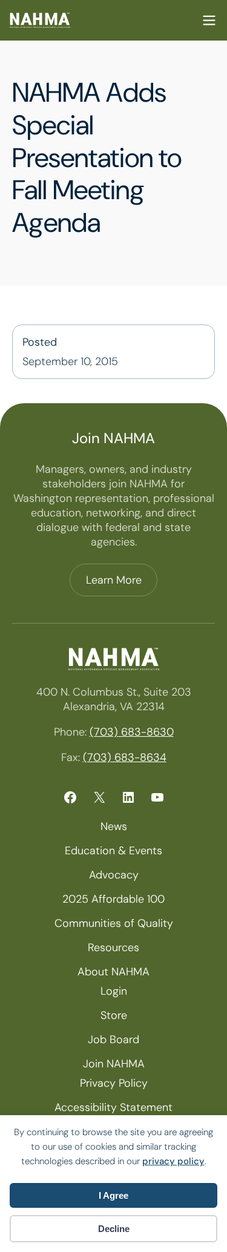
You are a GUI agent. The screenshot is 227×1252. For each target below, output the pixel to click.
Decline (114, 1229)
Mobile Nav (209, 20)
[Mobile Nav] (209, 20)
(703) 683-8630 (132, 732)
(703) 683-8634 (124, 757)
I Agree (113, 1195)
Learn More (114, 580)
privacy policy (173, 1161)
